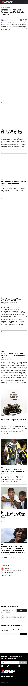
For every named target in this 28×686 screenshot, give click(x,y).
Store (3, 676)
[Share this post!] (21, 20)
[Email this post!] (26, 20)
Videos (2, 129)
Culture (13, 675)
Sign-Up (21, 610)
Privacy (8, 679)
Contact (17, 679)
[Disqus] (14, 80)
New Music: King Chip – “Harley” (13, 420)
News (2, 179)
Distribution (9, 676)
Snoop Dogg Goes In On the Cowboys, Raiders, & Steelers (12, 470)
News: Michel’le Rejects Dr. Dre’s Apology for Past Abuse (13, 183)
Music (3, 675)
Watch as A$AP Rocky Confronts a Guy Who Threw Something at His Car (13, 355)
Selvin (6, 20)
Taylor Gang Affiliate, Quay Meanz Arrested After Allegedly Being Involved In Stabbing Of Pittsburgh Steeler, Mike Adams (13, 549)
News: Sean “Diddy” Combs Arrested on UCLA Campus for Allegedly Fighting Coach (12, 301)
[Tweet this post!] (23, 20)
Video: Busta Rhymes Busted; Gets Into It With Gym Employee (13, 132)
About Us (3, 679)
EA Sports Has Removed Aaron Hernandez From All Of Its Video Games (13, 515)
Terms (13, 679)
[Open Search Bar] (22, 2)
